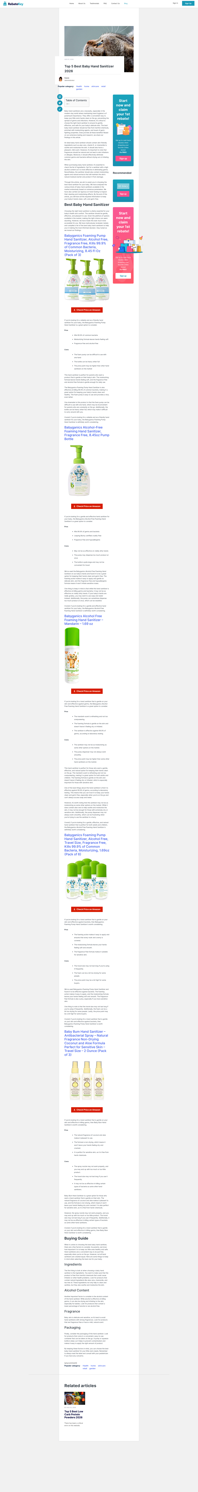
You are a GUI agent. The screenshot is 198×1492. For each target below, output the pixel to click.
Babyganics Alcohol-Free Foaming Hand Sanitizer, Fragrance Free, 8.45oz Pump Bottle (86, 433)
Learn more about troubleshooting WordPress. (74, 1394)
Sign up (123, 158)
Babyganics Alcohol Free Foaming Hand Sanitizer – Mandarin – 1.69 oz (83, 620)
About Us (81, 3)
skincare (95, 86)
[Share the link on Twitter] (59, 103)
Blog (126, 3)
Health (79, 86)
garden (79, 89)
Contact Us (115, 3)
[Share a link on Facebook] (59, 96)
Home (71, 3)
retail (103, 86)
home (86, 86)
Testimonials (94, 3)
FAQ (105, 3)
